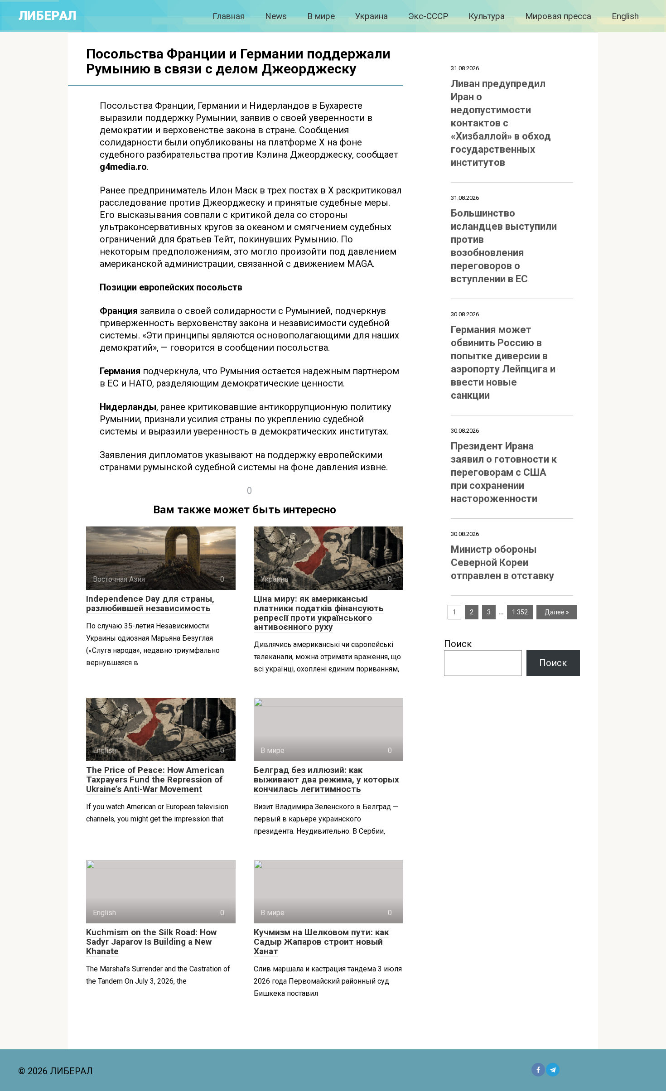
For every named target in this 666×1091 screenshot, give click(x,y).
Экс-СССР (428, 16)
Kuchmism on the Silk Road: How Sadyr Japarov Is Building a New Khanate (151, 941)
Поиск (458, 643)
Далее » (557, 612)
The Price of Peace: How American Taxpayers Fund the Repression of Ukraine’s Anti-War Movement (155, 779)
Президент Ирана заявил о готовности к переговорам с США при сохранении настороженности (504, 472)
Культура (486, 16)
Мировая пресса (558, 16)
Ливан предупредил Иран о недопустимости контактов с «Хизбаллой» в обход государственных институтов (501, 123)
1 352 (520, 612)
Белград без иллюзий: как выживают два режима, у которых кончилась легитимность (326, 779)
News (276, 16)
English (625, 16)
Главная (228, 16)
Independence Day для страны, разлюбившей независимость (150, 603)
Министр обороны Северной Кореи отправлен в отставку (502, 562)
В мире (321, 16)
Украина (371, 16)
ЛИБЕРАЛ (47, 15)
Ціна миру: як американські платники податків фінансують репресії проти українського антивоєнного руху (319, 613)
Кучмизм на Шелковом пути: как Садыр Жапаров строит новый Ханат (321, 941)
